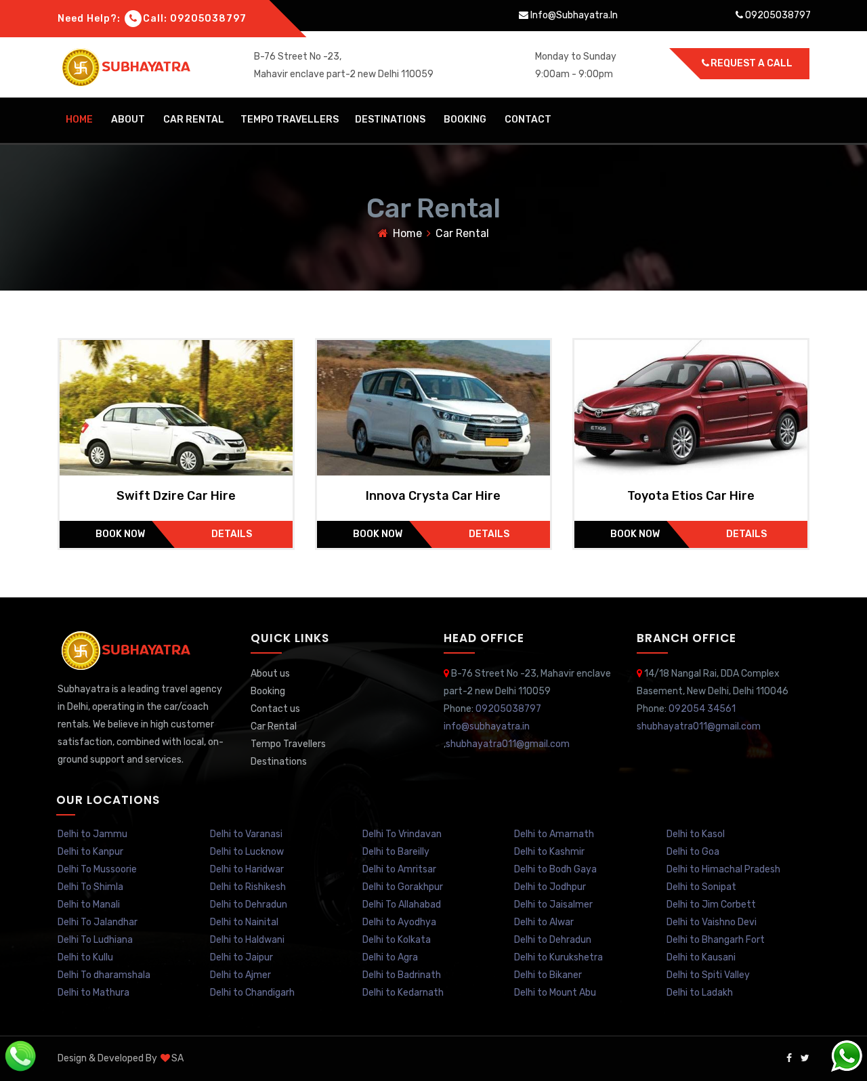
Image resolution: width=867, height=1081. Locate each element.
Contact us (275, 709)
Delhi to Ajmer (240, 975)
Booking (465, 119)
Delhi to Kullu (85, 957)
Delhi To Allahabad (401, 904)
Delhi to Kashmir (549, 851)
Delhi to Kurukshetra (558, 957)
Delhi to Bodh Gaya (555, 869)
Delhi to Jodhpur (550, 887)
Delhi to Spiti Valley (708, 975)
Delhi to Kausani (701, 957)
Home (407, 233)
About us (270, 673)
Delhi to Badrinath (401, 975)
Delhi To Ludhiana (95, 940)
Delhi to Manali (89, 904)
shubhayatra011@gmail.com (508, 744)
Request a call (751, 63)
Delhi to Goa (693, 851)
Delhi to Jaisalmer (553, 904)
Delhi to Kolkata (396, 940)
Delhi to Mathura (93, 992)
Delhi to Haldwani (247, 940)
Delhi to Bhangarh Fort (716, 940)
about (128, 119)
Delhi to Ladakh (700, 992)
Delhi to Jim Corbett (711, 904)
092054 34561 (702, 709)
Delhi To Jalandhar (98, 922)
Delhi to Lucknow (247, 851)
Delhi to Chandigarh (252, 992)
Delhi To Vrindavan (402, 834)
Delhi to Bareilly (395, 851)
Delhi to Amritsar (399, 869)
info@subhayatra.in (573, 15)
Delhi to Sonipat (701, 887)
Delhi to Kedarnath (403, 992)
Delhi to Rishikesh (248, 887)
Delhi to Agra (390, 957)
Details (231, 534)
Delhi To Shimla (90, 887)
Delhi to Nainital (244, 922)
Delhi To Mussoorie (97, 869)
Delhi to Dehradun (248, 904)
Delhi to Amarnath (554, 834)
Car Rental (193, 119)
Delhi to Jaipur (241, 957)
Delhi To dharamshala (104, 975)
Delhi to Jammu (92, 834)
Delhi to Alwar (544, 922)
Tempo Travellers (289, 119)
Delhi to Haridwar (247, 869)
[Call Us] (20, 1056)
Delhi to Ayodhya (399, 922)
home (79, 119)
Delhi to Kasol (696, 834)
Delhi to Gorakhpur (402, 887)
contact (528, 119)
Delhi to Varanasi (246, 834)
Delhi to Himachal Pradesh (723, 869)
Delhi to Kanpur (90, 851)
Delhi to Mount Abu (555, 992)
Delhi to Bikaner (548, 975)
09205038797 (208, 18)
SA (177, 1058)
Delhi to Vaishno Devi (712, 922)
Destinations (390, 119)
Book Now (120, 534)
